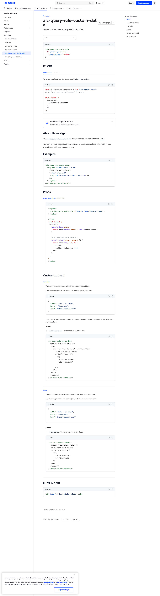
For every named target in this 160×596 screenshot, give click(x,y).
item (45, 390)
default (46, 282)
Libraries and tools (24, 8)
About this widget (133, 23)
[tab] (47, 72)
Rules (102, 139)
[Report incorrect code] (108, 44)
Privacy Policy (62, 582)
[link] (79, 123)
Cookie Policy (49, 582)
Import (129, 19)
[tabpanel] (79, 97)
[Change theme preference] (154, 3)
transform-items (54, 54)
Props (129, 30)
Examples (130, 26)
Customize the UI (133, 33)
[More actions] (113, 23)
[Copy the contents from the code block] (112, 44)
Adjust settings (63, 590)
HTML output (131, 37)
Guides (9, 8)
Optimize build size (81, 79)
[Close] (74, 574)
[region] (40, 583)
